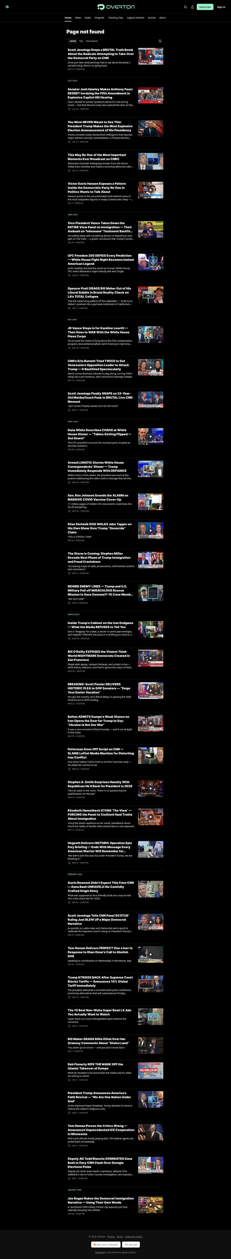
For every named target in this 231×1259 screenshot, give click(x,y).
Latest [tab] (73, 41)
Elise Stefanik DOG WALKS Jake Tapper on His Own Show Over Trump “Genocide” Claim (100, 528)
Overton (80, 69)
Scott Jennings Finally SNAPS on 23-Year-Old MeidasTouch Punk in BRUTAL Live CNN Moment (100, 397)
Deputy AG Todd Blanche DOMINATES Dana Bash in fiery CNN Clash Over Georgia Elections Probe (100, 1163)
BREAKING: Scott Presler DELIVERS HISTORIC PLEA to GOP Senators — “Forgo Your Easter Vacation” (99, 688)
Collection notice (133, 1236)
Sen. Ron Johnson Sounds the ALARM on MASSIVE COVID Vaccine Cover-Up (98, 497)
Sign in (221, 6)
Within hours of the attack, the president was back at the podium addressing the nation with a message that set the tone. (99, 477)
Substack (100, 1252)
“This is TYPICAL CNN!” (80, 536)
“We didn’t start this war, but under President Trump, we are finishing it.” (100, 857)
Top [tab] (81, 41)
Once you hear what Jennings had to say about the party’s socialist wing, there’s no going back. (99, 64)
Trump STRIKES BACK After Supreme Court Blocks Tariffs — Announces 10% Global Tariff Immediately (100, 981)
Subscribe (205, 6)
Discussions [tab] (92, 41)
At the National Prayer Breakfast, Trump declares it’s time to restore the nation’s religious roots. (100, 1107)
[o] (151, 56)
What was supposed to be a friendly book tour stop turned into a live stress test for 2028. (99, 897)
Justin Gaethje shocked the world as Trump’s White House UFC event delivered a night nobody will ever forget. (99, 270)
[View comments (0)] (91, 453)
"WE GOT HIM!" (76, 598)
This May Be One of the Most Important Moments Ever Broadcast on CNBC (97, 157)
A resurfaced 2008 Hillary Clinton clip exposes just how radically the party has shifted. (97, 1208)
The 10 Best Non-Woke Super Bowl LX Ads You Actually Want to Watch (99, 1012)
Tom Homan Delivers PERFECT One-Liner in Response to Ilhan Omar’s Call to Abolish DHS (100, 952)
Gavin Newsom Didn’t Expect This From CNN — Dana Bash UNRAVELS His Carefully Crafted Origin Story (101, 887)
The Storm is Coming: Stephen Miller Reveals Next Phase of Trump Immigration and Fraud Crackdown (99, 558)
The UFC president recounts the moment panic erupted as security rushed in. (99, 444)
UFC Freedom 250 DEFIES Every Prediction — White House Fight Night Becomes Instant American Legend (101, 260)
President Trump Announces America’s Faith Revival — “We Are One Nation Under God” (99, 1097)
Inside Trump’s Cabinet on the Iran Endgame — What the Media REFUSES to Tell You (100, 625)
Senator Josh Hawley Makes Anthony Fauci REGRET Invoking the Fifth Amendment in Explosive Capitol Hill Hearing (100, 93)
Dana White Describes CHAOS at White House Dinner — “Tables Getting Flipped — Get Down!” (99, 434)
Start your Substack (107, 1244)
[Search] (185, 7)
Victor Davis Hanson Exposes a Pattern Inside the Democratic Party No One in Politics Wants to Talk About (97, 188)
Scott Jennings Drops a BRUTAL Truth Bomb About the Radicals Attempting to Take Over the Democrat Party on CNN (101, 54)
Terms (120, 1236)
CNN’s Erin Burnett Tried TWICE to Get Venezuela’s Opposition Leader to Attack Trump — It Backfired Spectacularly (98, 365)
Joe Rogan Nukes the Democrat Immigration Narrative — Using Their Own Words (101, 1200)
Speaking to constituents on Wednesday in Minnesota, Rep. (100, 960)
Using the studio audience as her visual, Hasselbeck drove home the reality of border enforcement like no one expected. (101, 824)
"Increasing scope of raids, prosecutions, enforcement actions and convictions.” (101, 567)
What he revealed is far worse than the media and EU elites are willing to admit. (99, 1074)
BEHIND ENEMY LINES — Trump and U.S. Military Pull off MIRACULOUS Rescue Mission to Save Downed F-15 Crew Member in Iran (101, 591)
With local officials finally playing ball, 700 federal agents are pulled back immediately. (100, 1140)
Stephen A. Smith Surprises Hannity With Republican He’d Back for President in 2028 (100, 784)
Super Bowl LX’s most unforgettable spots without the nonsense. (97, 1020)
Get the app (131, 1244)
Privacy (111, 1236)
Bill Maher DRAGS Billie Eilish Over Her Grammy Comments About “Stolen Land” (98, 1041)
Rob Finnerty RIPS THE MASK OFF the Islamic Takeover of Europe (95, 1066)
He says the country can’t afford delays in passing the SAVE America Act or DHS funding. (99, 698)
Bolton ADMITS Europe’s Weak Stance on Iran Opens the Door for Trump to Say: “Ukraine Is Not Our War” (98, 721)
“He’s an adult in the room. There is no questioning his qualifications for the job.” (97, 792)
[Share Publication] (192, 7)
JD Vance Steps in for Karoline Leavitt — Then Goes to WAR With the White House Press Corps (98, 332)
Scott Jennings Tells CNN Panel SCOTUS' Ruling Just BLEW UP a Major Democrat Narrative (98, 920)
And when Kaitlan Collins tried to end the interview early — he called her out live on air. (100, 763)
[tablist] (84, 41)
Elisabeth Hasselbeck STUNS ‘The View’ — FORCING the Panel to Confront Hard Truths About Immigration (100, 814)
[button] (68, 18)
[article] (115, 61)
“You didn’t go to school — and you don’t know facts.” (96, 1047)
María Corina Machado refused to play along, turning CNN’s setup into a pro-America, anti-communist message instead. (100, 375)
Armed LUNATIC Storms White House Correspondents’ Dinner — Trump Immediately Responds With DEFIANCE (97, 467)
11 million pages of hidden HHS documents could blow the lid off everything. (100, 505)
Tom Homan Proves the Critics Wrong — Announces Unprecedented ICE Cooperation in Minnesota (101, 1130)
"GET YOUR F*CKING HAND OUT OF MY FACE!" (93, 406)
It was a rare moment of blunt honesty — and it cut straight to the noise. (100, 731)
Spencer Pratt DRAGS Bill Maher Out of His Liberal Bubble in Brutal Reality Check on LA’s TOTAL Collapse (99, 292)
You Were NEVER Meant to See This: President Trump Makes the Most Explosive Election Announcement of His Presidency (100, 126)
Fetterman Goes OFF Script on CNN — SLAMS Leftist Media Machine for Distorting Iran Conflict (101, 753)
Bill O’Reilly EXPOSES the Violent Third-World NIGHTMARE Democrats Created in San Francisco (99, 656)
